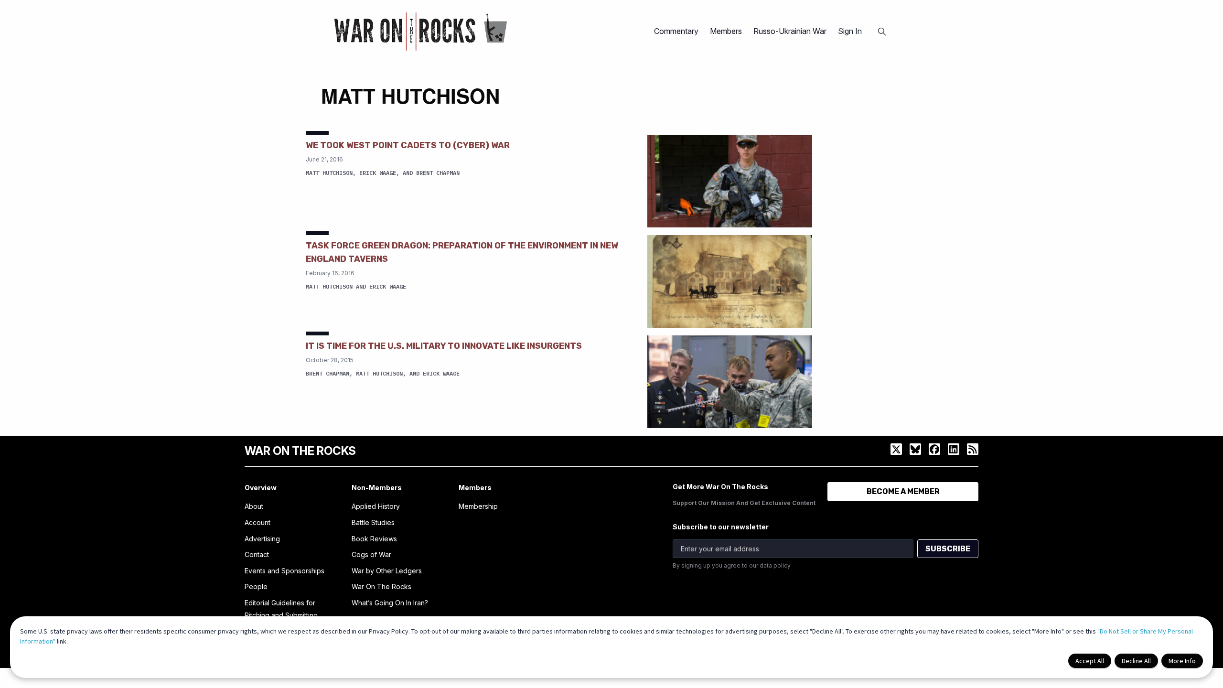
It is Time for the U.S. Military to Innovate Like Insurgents (444, 346)
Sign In (850, 31)
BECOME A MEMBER (903, 491)
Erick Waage (377, 172)
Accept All (1089, 660)
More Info (1182, 660)
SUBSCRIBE (947, 548)
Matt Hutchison (329, 172)
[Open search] (881, 31)
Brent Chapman (438, 172)
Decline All (1136, 660)
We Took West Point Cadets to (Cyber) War (408, 145)
